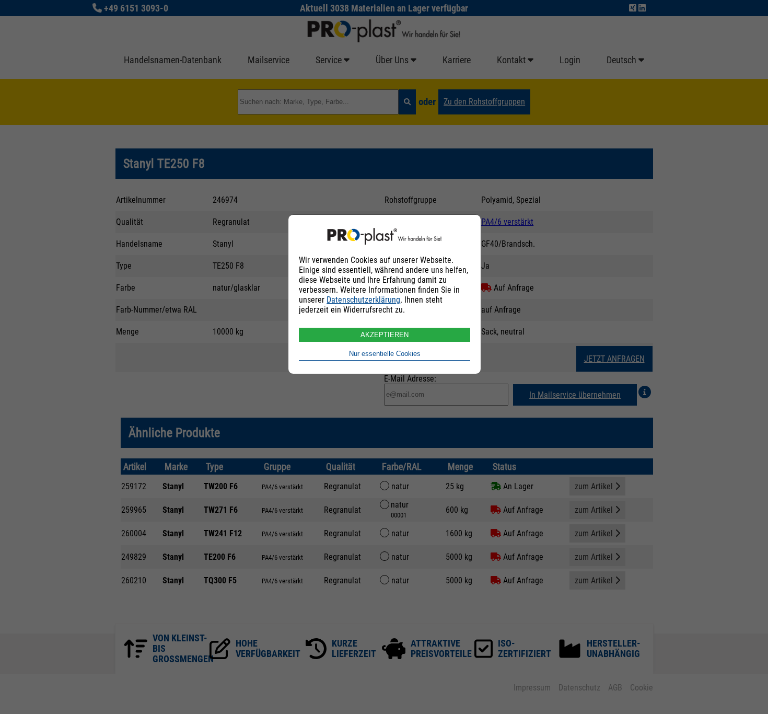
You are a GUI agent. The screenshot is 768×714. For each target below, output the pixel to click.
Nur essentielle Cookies (385, 354)
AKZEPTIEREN (384, 335)
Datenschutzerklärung (363, 300)
